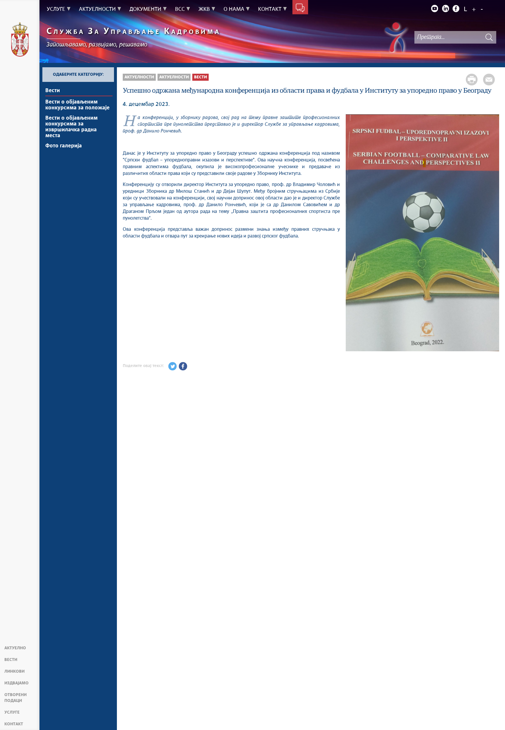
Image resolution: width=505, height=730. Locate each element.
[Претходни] (353, 233)
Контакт (13, 724)
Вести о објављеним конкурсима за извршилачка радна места (71, 127)
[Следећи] (492, 233)
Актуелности (139, 77)
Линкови (14, 671)
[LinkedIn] (445, 8)
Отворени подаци (15, 698)
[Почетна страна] (20, 40)
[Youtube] (434, 8)
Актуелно (15, 648)
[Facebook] (456, 8)
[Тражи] (489, 37)
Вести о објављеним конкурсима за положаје (77, 105)
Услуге (12, 712)
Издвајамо (16, 683)
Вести (10, 660)
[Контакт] (300, 8)
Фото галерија (63, 146)
